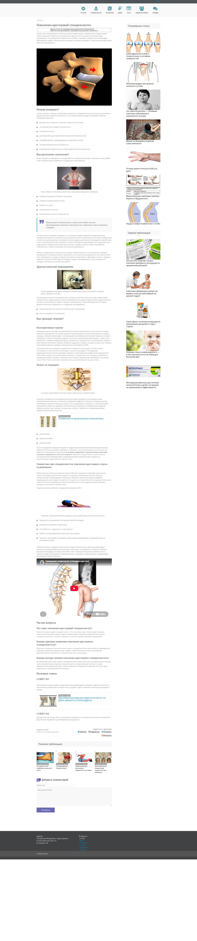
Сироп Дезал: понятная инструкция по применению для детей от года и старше (143, 324)
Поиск (158, 1)
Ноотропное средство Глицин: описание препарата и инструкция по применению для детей (143, 263)
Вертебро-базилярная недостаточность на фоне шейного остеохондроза (81, 699)
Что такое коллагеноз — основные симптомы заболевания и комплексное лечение (141, 113)
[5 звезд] (45, 732)
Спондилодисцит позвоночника (62, 767)
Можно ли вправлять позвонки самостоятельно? (140, 142)
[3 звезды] (41, 732)
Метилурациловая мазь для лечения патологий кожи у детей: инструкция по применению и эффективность (142, 385)
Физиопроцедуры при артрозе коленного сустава (140, 84)
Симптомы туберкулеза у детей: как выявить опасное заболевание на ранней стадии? (142, 293)
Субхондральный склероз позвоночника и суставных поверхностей (138, 56)
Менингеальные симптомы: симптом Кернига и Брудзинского (142, 197)
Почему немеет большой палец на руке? (141, 169)
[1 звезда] (38, 732)
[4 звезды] (43, 732)
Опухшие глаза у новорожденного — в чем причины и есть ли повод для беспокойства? (142, 354)
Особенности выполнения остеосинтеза (80, 418)
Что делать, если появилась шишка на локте (44, 768)
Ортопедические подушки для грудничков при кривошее (101, 769)
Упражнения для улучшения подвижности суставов (83, 768)
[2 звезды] (39, 732)
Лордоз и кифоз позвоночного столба (143, 223)
